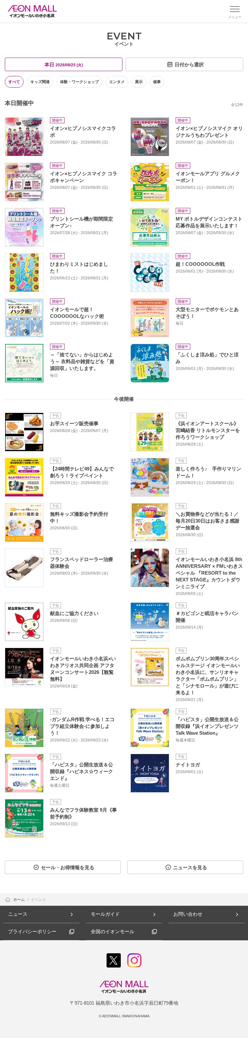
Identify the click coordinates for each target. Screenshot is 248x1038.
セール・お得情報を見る (67, 867)
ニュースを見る (190, 867)
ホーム (19, 899)
